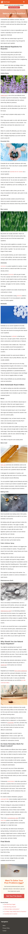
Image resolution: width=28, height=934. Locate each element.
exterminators (11, 781)
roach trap (3, 820)
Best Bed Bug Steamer (10, 906)
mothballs (14, 336)
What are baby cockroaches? (11, 909)
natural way (4, 665)
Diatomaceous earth (6, 611)
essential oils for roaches (16, 171)
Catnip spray (4, 95)
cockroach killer (5, 799)
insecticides (10, 722)
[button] (24, 2)
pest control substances (21, 670)
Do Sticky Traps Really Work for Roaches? (15, 911)
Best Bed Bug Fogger (9, 904)
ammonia (11, 274)
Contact (4, 930)
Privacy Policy (6, 928)
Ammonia (3, 266)
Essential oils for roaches (10, 913)
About (4, 925)
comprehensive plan (13, 818)
